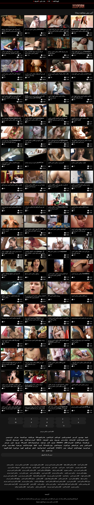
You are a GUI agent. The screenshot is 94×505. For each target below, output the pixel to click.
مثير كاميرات (67, 445)
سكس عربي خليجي (70, 473)
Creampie (60, 442)
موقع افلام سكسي (39, 481)
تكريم (12, 442)
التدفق (34, 448)
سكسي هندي (10, 464)
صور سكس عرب (23, 473)
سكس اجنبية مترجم (12, 473)
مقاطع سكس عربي (74, 478)
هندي (65, 448)
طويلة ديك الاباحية (27, 445)
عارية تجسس (9, 437)
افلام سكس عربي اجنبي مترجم (12, 481)
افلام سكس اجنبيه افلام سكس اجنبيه (55, 481)
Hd (49, 1)
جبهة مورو (80, 437)
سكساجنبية (66, 476)
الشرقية (37, 1)
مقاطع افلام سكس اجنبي (44, 470)
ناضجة (86, 437)
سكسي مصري (75, 487)
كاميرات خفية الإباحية (30, 440)
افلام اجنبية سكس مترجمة (54, 476)
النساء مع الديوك (41, 448)
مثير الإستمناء (86, 442)
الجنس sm (24, 442)
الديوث (40, 445)
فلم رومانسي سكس (84, 484)
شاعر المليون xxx (40, 437)
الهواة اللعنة (56, 1)
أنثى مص (74, 437)
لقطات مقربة (11, 445)
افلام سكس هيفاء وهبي (51, 478)
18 (46, 426)
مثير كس (16, 437)
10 (15, 422)
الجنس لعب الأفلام (68, 442)
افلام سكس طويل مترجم (37, 464)
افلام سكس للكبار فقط (70, 464)
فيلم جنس (54, 467)
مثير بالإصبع (28, 448)
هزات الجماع (49, 450)
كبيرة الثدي (57, 437)
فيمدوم (53, 442)
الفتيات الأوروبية (8, 448)
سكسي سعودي (68, 470)
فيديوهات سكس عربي (14, 467)
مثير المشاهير (74, 445)
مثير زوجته (56, 440)
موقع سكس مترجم (82, 473)
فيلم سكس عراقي (26, 467)
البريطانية (70, 448)
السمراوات (8, 440)
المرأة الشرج (50, 437)
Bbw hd (39, 440)
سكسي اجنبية (70, 467)
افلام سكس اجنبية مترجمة (54, 487)
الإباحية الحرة (66, 487)
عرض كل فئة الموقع (47, 455)
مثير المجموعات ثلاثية (33, 442)
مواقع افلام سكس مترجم (13, 478)
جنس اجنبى (62, 467)
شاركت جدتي (64, 440)
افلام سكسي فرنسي (80, 467)
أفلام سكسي (39, 478)
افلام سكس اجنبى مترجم (10, 476)
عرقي (21, 440)
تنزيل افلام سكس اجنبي (83, 481)
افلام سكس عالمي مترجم (29, 470)
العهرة (22, 448)
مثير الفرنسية (86, 448)
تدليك (43, 450)
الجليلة (35, 445)
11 (63, 426)
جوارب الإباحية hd (48, 445)
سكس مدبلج (84, 478)
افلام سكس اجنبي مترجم (14, 470)
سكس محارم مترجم (57, 473)
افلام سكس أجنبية (82, 464)
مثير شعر (7, 442)
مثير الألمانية (78, 442)
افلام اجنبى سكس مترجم (47, 431)
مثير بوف (17, 442)
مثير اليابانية (31, 437)
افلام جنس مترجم (24, 484)
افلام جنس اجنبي (74, 476)
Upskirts (59, 448)
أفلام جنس (33, 484)
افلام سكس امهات (86, 476)
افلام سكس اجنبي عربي (80, 470)
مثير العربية (16, 448)
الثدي (48, 442)
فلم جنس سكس (45, 467)
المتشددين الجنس (66, 437)
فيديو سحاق (16, 440)
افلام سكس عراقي (40, 487)
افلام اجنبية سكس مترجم (11, 484)
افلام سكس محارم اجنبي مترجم (53, 464)
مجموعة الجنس (58, 445)
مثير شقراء (19, 445)
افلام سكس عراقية (57, 470)
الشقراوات (45, 440)
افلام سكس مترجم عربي (25, 476)
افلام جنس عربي (46, 473)
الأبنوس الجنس (88, 445)
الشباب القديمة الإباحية (82, 440)
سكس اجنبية (30, 487)
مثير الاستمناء (23, 437)
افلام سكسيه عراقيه (20, 487)
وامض (51, 440)
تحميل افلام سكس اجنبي (28, 478)
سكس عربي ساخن (51, 484)
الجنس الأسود (36, 467)
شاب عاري (42, 1)
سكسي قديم (41, 484)
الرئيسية (47, 494)
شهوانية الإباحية (78, 448)
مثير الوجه (43, 442)
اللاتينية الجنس (50, 448)
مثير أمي (4, 445)
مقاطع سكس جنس (35, 473)
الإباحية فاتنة (72, 440)
